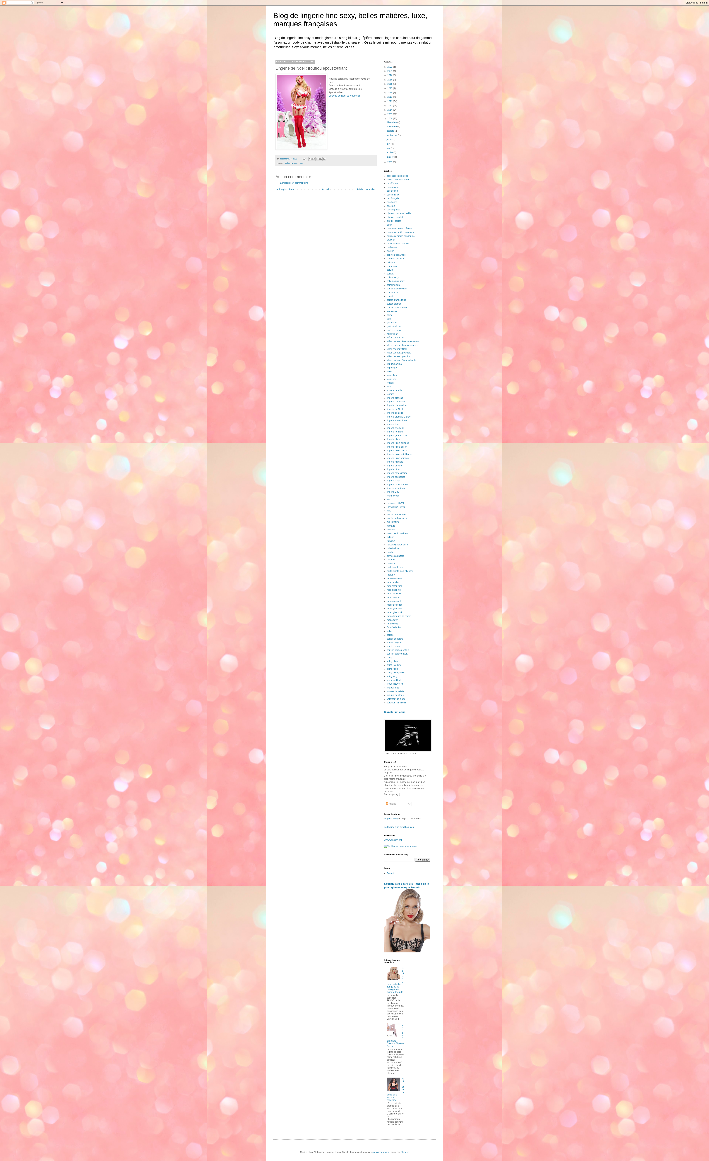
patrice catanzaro (395, 556)
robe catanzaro (394, 586)
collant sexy (393, 277)
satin (389, 631)
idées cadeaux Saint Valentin (401, 360)
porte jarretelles (395, 567)
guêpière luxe (394, 326)
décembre (392, 122)
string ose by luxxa (396, 672)
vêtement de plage (396, 699)
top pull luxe (393, 687)
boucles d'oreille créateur (399, 228)
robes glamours (395, 608)
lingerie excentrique (397, 420)
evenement (392, 311)
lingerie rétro (393, 469)
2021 (390, 71)
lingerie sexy (393, 480)
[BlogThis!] (314, 159)
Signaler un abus (394, 711)
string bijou (392, 661)
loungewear (393, 495)
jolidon (390, 383)
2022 (390, 67)
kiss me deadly (394, 390)
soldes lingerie (394, 642)
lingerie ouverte (395, 465)
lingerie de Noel (395, 409)
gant (389, 318)
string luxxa (392, 669)
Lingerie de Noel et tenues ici (344, 95)
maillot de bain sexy (397, 518)
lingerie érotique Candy (398, 416)
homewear (392, 334)
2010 (390, 110)
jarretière (391, 379)
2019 (390, 79)
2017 (390, 88)
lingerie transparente (397, 484)
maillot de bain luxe (396, 514)
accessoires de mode (397, 176)
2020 (390, 75)
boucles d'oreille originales (400, 232)
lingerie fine (393, 424)
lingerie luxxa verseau (398, 458)
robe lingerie (393, 597)
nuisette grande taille (397, 544)
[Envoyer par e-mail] (310, 159)
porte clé (391, 563)
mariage (391, 526)
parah (390, 552)
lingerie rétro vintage (397, 473)
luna (389, 510)
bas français (393, 198)
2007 (390, 162)
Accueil (325, 189)
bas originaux (393, 209)
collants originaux (396, 281)
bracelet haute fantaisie (398, 243)
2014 (390, 92)
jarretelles (392, 375)
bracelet (391, 239)
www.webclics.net (393, 840)
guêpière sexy (394, 330)
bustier (390, 251)
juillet (390, 139)
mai (389, 148)
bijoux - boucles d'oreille (399, 213)
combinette (392, 292)
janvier (390, 157)
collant (390, 273)
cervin (390, 270)
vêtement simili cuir (396, 702)
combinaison (393, 285)
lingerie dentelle (395, 413)
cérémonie (392, 266)
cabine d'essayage (396, 255)
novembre (392, 126)
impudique (392, 367)
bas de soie (392, 191)
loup (389, 499)
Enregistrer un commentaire (294, 183)
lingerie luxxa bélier (397, 447)
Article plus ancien (366, 189)
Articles (392, 804)
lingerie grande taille (397, 435)
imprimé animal (394, 364)
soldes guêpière (395, 639)
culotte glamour (394, 304)
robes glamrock (394, 612)
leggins (390, 394)
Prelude (391, 574)
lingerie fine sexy (395, 428)
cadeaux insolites (395, 258)
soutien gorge (394, 646)
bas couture (393, 187)
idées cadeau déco (396, 337)
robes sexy (392, 620)
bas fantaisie (393, 194)
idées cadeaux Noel (294, 163)
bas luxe (391, 206)
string (389, 657)
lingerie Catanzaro (396, 401)
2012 (390, 101)
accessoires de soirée (398, 179)
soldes (390, 635)
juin (389, 144)
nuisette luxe (393, 548)
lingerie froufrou (395, 431)
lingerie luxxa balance (398, 443)
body (389, 225)
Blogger (404, 1152)
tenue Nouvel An (395, 684)
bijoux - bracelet (395, 217)
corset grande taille (396, 300)
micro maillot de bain (397, 533)
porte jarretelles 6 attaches (400, 571)
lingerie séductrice (396, 477)
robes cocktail (394, 601)
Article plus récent (285, 189)
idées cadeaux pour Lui (398, 356)
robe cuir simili (394, 593)
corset (390, 296)
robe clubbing (394, 590)
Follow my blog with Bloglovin (399, 827)
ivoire (389, 371)
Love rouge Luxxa (396, 507)
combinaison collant (397, 288)
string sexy (392, 676)
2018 (390, 84)
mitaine (390, 537)
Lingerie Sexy (391, 818)
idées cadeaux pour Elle (399, 352)
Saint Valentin (394, 627)
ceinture (391, 262)
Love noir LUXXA (395, 503)
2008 (390, 118)
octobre (391, 131)
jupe (389, 386)
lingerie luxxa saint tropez (399, 454)
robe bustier (393, 582)
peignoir (391, 559)
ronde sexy (392, 623)
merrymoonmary (380, 1152)
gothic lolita (392, 322)
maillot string (393, 522)
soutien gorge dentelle (398, 650)
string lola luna (394, 665)
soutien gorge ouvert (397, 653)
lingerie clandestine (397, 405)
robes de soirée (395, 605)
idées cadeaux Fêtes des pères (402, 345)
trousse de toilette (396, 691)
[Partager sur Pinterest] (324, 159)
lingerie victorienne (396, 488)
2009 (390, 114)
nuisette (391, 541)
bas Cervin (392, 183)
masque (391, 529)
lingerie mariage (395, 462)
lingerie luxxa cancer (397, 450)
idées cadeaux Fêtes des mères (403, 341)
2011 (390, 105)
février (390, 152)
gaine (390, 315)
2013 (390, 97)
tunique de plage (395, 695)
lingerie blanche (395, 398)
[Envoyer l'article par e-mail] (304, 159)
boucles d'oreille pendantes (401, 236)
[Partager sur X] (317, 159)
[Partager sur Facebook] (321, 159)
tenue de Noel (394, 680)
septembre (392, 135)
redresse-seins (394, 578)
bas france (392, 202)
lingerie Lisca (393, 439)
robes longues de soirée (399, 616)
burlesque (392, 247)
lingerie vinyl (393, 492)
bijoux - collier (394, 221)
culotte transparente (397, 307)
